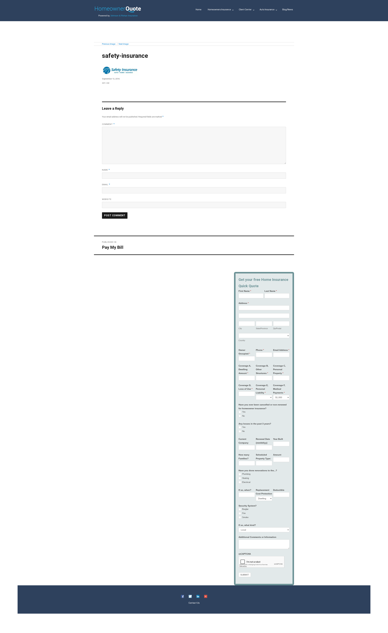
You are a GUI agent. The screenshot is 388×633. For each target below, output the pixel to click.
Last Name (270, 291)
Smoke (245, 517)
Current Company (243, 441)
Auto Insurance (267, 9)
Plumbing (246, 474)
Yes (244, 412)
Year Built (278, 439)
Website (106, 199)
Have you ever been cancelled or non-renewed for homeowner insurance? (263, 406)
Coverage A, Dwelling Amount (245, 369)
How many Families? (244, 457)
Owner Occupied (244, 352)
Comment (108, 124)
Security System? (248, 506)
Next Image (124, 44)
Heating (245, 478)
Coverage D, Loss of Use (245, 387)
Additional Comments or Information (257, 537)
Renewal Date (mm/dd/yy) (263, 441)
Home (198, 9)
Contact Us (194, 603)
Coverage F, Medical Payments (279, 389)
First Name (245, 291)
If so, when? (245, 490)
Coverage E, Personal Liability (262, 389)
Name (106, 170)
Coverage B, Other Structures (262, 369)
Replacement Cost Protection (264, 492)
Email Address (281, 350)
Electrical (246, 482)
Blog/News (287, 9)
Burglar (245, 509)
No (243, 416)
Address (244, 303)
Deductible (278, 490)
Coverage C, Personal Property (279, 369)
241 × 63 (105, 83)
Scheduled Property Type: (263, 457)
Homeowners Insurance (219, 9)
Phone (260, 350)
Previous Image (108, 44)
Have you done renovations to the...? (258, 470)
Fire (244, 513)
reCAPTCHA (245, 554)
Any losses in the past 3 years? (255, 424)
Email (106, 184)
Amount (277, 455)
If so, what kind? (247, 525)
